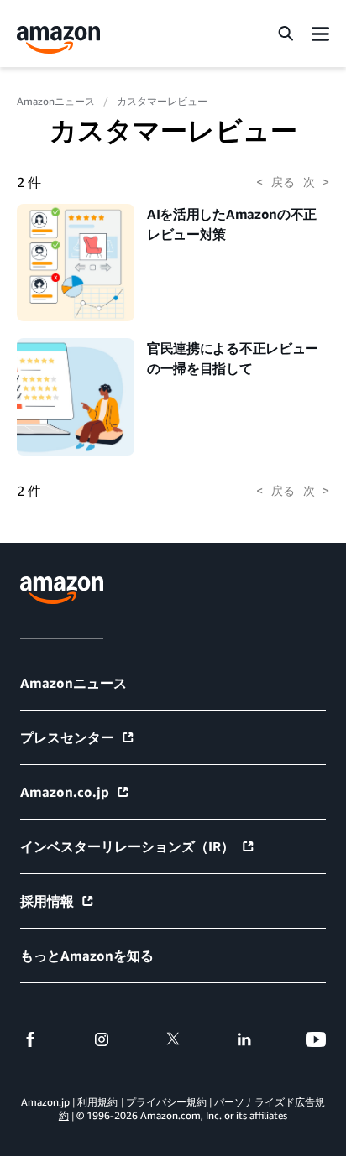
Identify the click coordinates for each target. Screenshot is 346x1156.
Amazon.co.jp (64, 792)
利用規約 (97, 1102)
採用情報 (47, 901)
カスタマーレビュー (162, 101)
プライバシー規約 (166, 1102)
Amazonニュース (56, 101)
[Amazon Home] (59, 40)
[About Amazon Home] (61, 590)
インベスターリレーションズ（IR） (127, 846)
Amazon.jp (45, 1102)
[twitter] (173, 1039)
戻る (275, 181)
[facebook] (30, 1039)
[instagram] (102, 1039)
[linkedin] (244, 1039)
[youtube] (316, 1039)
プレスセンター (67, 737)
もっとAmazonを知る (87, 955)
